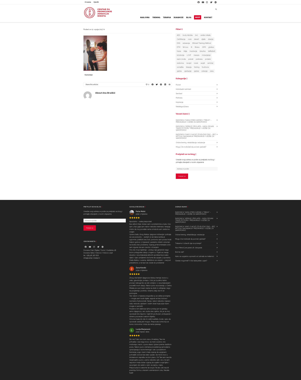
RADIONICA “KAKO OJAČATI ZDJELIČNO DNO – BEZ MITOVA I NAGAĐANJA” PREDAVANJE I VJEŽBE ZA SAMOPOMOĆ (196, 136)
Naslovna (144, 17)
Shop (197, 17)
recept (188, 63)
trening (196, 67)
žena (212, 71)
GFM (204, 47)
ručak (196, 63)
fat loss (185, 47)
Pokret (178, 85)
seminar (210, 63)
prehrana (199, 59)
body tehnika (188, 35)
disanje (210, 39)
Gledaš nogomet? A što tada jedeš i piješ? (191, 261)
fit (191, 47)
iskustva (203, 51)
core (189, 39)
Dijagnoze (178, 17)
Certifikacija (181, 39)
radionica (180, 63)
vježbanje (187, 71)
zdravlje (204, 71)
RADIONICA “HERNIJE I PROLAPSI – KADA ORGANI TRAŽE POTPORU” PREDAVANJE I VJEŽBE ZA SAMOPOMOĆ (195, 128)
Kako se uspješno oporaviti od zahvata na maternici (194, 256)
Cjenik (96, 2)
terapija (189, 67)
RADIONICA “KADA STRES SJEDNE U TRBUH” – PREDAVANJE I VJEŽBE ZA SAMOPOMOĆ (193, 121)
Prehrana (179, 98)
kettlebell (211, 51)
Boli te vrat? (179, 252)
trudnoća (205, 67)
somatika (180, 67)
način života (181, 59)
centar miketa (205, 35)
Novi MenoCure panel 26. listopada (188, 248)
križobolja (180, 55)
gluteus (211, 47)
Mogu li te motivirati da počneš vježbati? (191, 147)
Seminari (179, 93)
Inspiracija (179, 102)
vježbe (196, 71)
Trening (156, 17)
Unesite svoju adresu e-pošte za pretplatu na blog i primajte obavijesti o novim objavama (195, 161)
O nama (88, 2)
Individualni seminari (183, 89)
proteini (208, 59)
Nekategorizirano (182, 106)
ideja (185, 51)
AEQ (178, 35)
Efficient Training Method (201, 43)
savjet (203, 63)
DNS (178, 43)
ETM (178, 47)
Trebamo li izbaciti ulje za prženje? (188, 243)
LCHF (189, 55)
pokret (190, 59)
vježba (179, 71)
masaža (196, 55)
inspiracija (193, 51)
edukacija (186, 43)
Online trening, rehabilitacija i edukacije (190, 142)
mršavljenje (206, 55)
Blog (188, 17)
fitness (197, 47)
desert (196, 39)
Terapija (167, 17)
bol (196, 35)
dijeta (203, 39)
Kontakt (208, 17)
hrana (179, 51)
